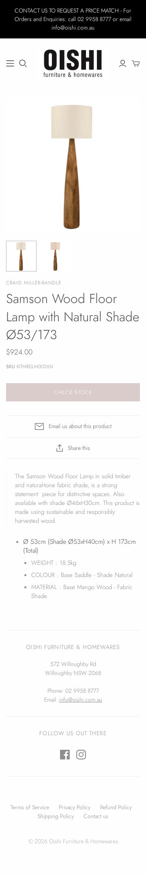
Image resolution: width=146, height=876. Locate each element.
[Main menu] (10, 63)
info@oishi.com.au (80, 700)
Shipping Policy (56, 816)
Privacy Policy (74, 807)
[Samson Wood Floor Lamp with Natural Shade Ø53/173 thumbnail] (21, 256)
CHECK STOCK (73, 392)
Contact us (96, 816)
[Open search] (23, 63)
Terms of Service (30, 807)
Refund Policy (116, 807)
